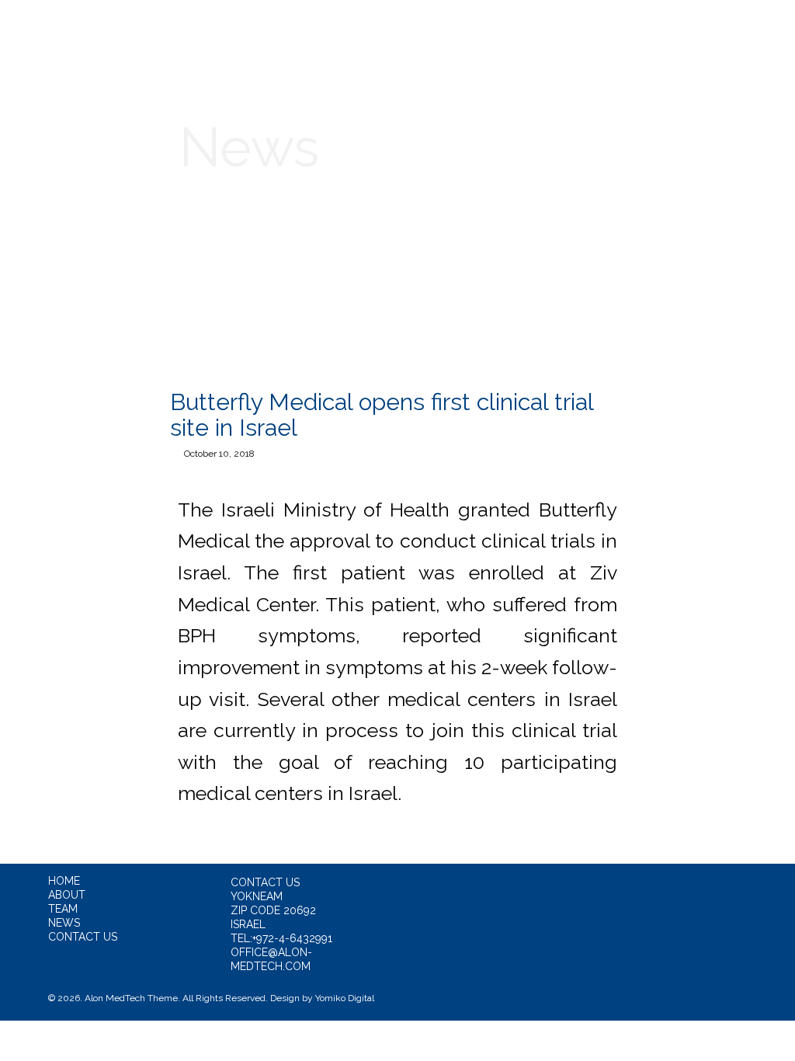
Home (167, 36)
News (488, 36)
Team (316, 36)
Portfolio (401, 36)
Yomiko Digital (344, 998)
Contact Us (578, 36)
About (242, 36)
